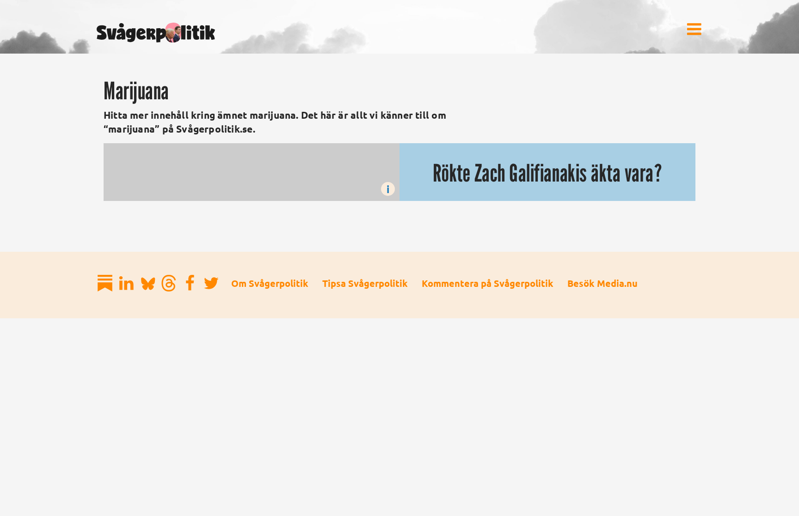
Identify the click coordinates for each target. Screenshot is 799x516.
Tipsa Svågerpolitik (365, 283)
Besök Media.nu (602, 283)
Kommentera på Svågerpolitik (487, 283)
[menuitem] (694, 29)
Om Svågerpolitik (269, 283)
